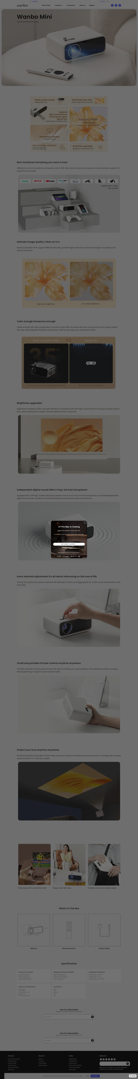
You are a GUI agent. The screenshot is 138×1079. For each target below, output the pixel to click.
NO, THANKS (69, 548)
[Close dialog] (85, 522)
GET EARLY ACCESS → (69, 544)
